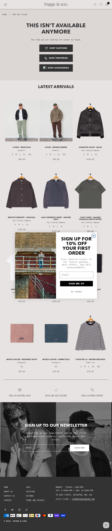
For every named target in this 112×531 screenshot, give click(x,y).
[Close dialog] (94, 236)
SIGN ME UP (76, 283)
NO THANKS (76, 292)
